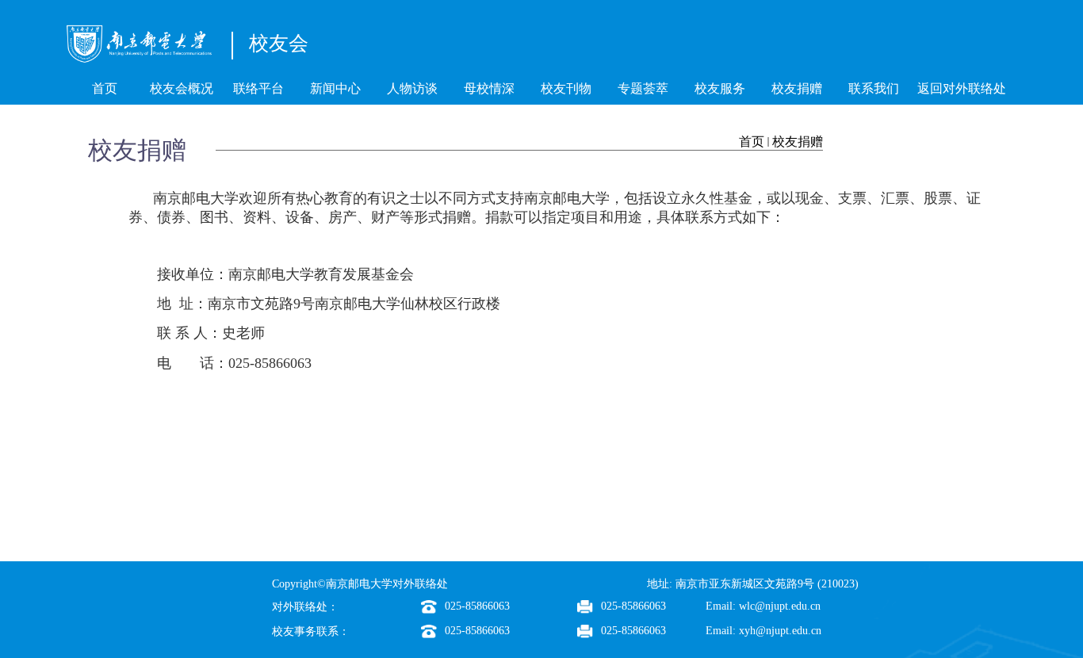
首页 (751, 141)
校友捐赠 (797, 141)
